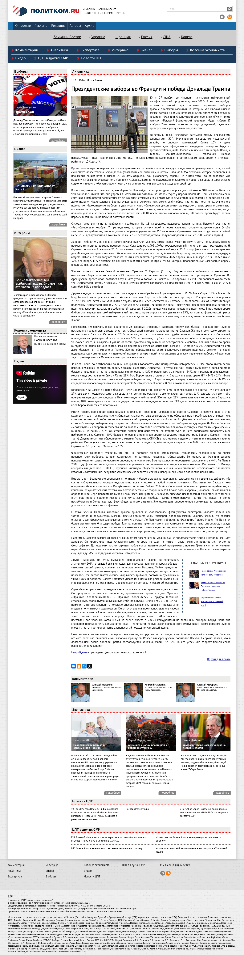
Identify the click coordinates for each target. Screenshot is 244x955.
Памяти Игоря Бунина (137, 809)
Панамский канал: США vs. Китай (35, 187)
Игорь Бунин (79, 652)
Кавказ (187, 37)
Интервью (120, 50)
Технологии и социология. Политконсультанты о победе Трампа (213, 586)
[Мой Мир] (84, 666)
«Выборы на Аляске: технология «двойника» (106, 688)
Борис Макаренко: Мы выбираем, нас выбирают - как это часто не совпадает (39, 283)
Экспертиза (90, 50)
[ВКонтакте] (73, 666)
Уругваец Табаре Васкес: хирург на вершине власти (204, 746)
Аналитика (59, 50)
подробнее (58, 140)
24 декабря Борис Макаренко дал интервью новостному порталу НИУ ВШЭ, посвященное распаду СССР (204, 812)
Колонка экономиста (207, 50)
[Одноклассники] (79, 666)
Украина (98, 37)
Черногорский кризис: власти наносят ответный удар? (212, 601)
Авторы (75, 26)
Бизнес (146, 50)
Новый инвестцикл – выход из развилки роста (50, 342)
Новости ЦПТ (92, 58)
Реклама (41, 26)
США (167, 37)
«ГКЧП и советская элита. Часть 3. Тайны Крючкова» (160, 688)
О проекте (23, 26)
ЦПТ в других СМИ (53, 58)
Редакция (58, 26)
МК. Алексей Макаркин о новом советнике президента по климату (106, 848)
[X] (89, 666)
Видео (20, 58)
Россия (146, 37)
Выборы (171, 50)
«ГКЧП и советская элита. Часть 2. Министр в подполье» (212, 688)
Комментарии (26, 50)
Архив (89, 26)
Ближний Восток (67, 37)
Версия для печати (218, 659)
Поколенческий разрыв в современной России (89, 746)
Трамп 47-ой (24, 112)
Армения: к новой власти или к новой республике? (147, 746)
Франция (123, 37)
